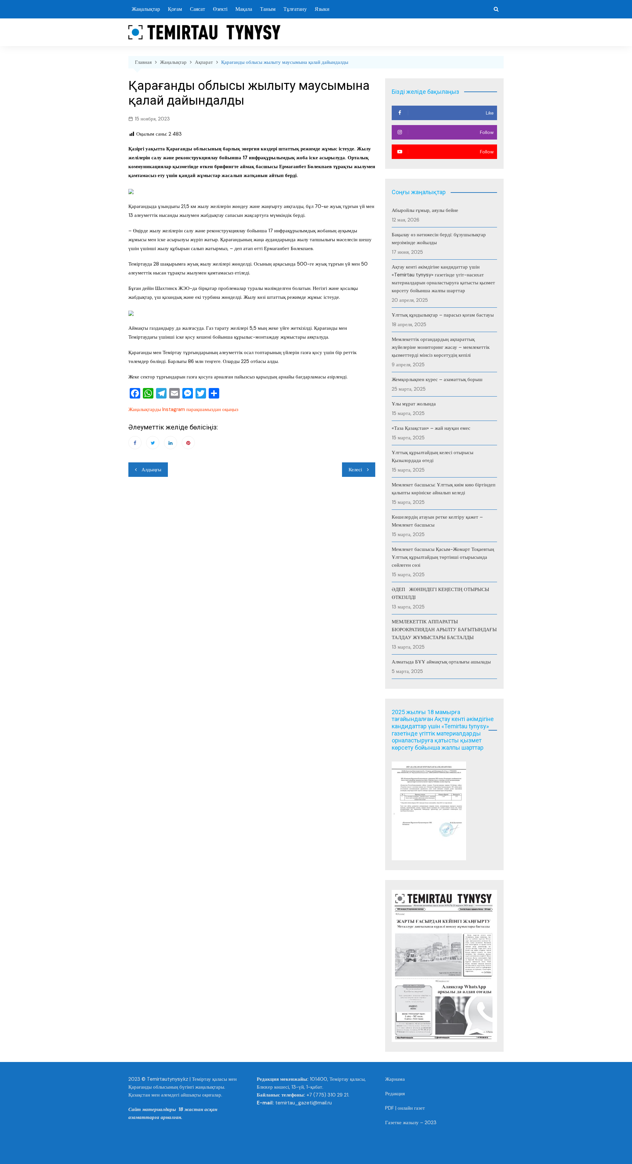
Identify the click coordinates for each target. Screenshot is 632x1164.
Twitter (152, 442)
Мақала (243, 9)
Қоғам (175, 9)
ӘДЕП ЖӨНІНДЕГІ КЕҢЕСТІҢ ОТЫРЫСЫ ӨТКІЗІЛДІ (441, 593)
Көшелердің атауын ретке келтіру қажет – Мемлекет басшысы (437, 521)
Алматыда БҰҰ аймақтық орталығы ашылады (441, 662)
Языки (322, 9)
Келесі (355, 469)
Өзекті (220, 9)
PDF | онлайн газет (405, 1108)
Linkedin (170, 442)
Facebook (135, 442)
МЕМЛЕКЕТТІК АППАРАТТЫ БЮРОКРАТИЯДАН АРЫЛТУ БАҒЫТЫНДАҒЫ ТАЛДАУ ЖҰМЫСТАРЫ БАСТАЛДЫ (444, 629)
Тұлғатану (295, 9)
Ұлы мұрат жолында (414, 404)
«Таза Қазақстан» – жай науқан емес (431, 428)
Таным (268, 9)
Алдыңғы (151, 469)
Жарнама (395, 1079)
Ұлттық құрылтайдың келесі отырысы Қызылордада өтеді (432, 456)
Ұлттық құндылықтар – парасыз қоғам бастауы (443, 315)
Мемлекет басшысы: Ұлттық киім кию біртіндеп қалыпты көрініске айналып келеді (443, 488)
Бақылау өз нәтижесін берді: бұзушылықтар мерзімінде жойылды (439, 238)
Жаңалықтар (146, 9)
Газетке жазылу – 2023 (410, 1122)
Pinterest (188, 442)
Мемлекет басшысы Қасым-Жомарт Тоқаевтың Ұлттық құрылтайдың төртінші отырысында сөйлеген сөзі (443, 557)
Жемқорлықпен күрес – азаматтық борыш (437, 379)
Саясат (197, 9)
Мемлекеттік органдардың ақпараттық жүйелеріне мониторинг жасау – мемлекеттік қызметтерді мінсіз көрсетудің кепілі (440, 347)
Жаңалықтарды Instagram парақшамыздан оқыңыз (183, 409)
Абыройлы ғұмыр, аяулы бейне (425, 210)
